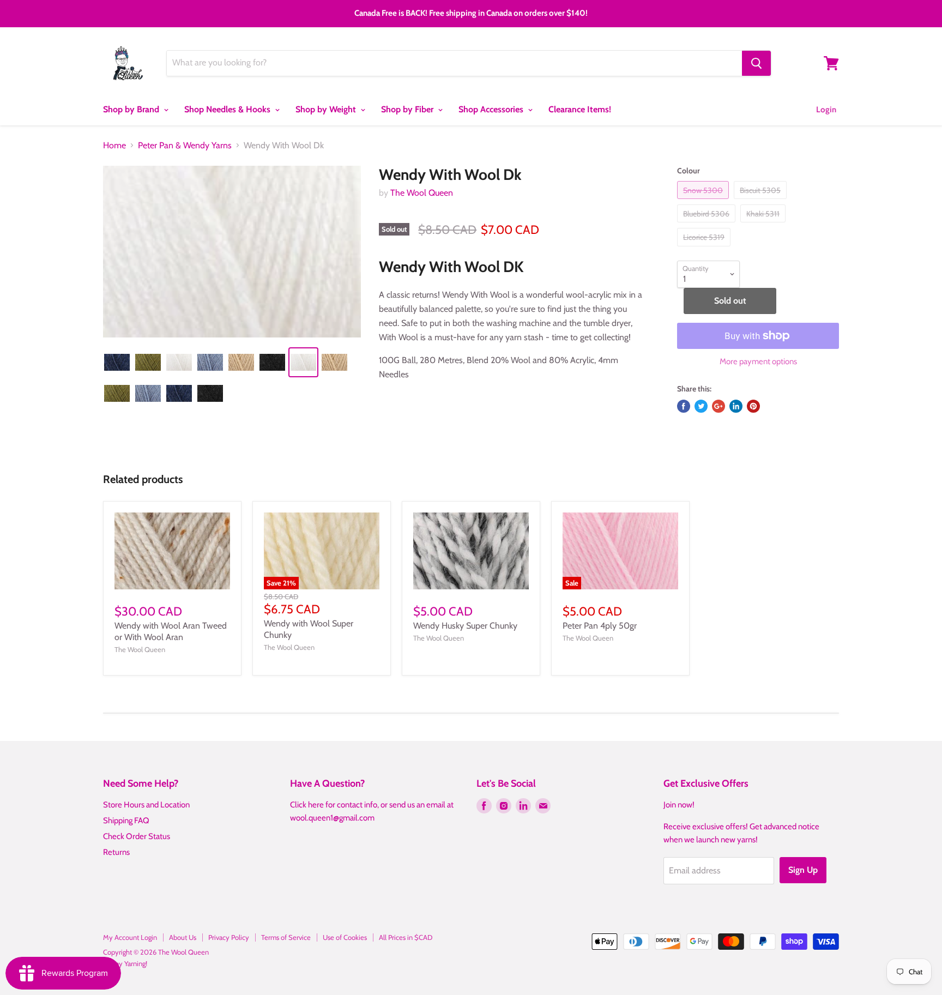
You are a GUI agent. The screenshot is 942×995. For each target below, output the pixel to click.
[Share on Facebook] (683, 406)
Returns (116, 852)
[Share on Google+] (718, 406)
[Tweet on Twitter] (701, 406)
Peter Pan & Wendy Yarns (185, 145)
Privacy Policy (228, 937)
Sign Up (803, 870)
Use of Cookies (345, 937)
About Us (182, 937)
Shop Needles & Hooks (228, 109)
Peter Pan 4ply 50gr (600, 625)
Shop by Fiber (408, 109)
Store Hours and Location (146, 805)
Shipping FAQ (126, 820)
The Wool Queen (421, 193)
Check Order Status (136, 836)
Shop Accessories (492, 109)
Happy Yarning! (125, 963)
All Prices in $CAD (405, 937)
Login (826, 109)
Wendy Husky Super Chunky (465, 625)
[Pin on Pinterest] (753, 406)
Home (114, 145)
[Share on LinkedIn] (735, 406)
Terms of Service (286, 937)
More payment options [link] (758, 361)
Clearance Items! (579, 109)
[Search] (756, 63)
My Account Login (130, 937)
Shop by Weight (326, 109)
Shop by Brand (132, 109)
